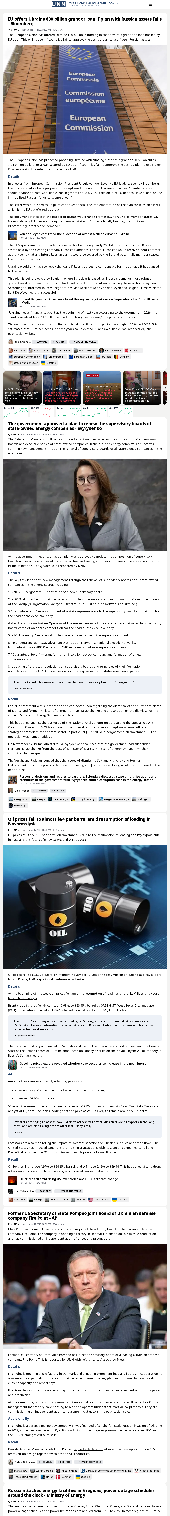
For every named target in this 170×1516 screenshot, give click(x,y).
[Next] (165, 388)
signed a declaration (88, 1449)
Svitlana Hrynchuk (135, 749)
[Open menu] (150, 4)
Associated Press (112, 1359)
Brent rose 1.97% (37, 1166)
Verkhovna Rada (25, 760)
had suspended (139, 744)
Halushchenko (90, 711)
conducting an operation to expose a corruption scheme (93, 727)
